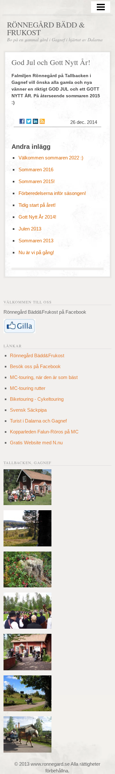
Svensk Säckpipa (28, 410)
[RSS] (42, 121)
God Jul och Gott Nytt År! (51, 62)
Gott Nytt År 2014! (37, 217)
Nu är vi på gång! (36, 252)
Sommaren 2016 (36, 169)
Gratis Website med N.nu (36, 442)
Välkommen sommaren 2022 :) (51, 157)
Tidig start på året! (37, 205)
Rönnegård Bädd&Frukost (37, 355)
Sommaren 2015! (37, 181)
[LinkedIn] (35, 121)
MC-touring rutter (27, 388)
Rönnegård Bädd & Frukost (46, 28)
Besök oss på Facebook (35, 366)
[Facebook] (22, 121)
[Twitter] (28, 121)
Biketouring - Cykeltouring (37, 399)
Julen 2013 (30, 228)
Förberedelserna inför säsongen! (52, 193)
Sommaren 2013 (36, 240)
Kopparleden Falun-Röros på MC (44, 431)
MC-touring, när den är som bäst (44, 377)
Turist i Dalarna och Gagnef (38, 420)
